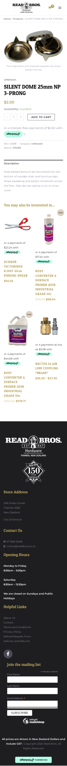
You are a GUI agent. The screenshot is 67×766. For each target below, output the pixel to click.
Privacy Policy (12, 631)
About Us (9, 618)
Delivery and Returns (17, 641)
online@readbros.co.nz (21, 546)
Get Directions (13, 519)
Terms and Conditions (17, 627)
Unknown (10, 79)
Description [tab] (11, 163)
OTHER (17, 147)
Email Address (16, 698)
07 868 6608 (14, 541)
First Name (13, 674)
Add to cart (41, 117)
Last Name (13, 685)
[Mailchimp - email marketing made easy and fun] (33, 723)
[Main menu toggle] (59, 7)
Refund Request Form (17, 636)
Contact (9, 622)
